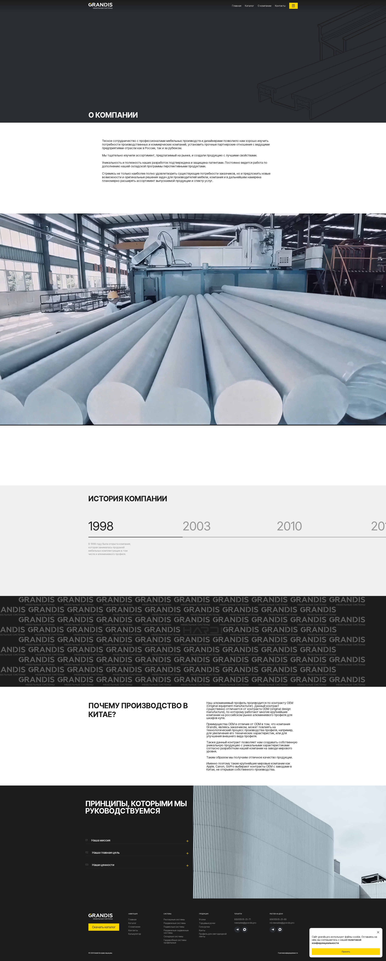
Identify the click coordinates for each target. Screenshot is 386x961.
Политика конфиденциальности (288, 953)
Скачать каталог (104, 927)
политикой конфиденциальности (336, 941)
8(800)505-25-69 (278, 919)
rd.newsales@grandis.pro (282, 923)
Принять (346, 951)
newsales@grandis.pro (245, 923)
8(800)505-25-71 (242, 919)
